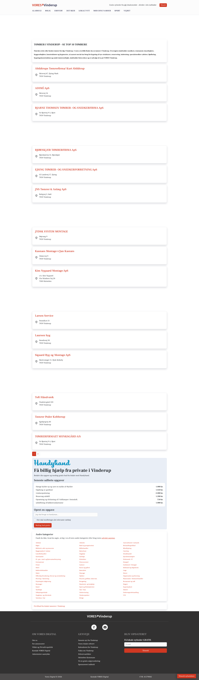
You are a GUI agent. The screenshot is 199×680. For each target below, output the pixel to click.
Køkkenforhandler (42, 570)
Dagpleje (82, 554)
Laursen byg (42, 335)
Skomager (39, 584)
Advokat (38, 543)
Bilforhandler (83, 548)
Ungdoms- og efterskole (43, 595)
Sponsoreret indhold (86, 664)
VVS (124, 595)
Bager (37, 545)
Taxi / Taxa (82, 590)
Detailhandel (127, 554)
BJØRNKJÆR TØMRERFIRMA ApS (56, 150)
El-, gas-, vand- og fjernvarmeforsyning (48, 559)
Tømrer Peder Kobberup (50, 417)
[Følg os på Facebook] (94, 627)
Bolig (48, 11)
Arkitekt (82, 543)
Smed (37, 587)
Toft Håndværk (44, 397)
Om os (34, 640)
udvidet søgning (108, 538)
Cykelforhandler (41, 554)
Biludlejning (127, 548)
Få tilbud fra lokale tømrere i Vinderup (49, 606)
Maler (38, 573)
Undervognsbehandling (131, 592)
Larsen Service (44, 315)
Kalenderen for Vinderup (88, 647)
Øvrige (81, 598)
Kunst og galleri (84, 568)
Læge (125, 570)
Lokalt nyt (84, 11)
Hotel (37, 568)
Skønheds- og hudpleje (87, 584)
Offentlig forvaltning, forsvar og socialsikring (50, 576)
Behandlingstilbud (129, 545)
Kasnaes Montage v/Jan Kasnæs (54, 251)
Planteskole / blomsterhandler (133, 579)
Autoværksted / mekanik (131, 543)
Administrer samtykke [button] (41, 654)
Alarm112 (36, 11)
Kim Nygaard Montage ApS (51, 270)
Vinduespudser (84, 595)
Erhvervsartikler (84, 654)
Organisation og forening (131, 576)
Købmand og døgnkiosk (131, 568)
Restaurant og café (129, 581)
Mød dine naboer (102, 11)
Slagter (125, 584)
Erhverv (58, 11)
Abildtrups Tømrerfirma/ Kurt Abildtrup (60, 68)
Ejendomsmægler (129, 557)
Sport (117, 11)
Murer (125, 573)
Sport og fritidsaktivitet (86, 587)
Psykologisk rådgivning (43, 581)
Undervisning (83, 592)
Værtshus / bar (40, 598)
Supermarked (127, 587)
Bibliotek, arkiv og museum (45, 548)
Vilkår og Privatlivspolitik (42, 647)
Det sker (70, 11)
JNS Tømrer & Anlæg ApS (50, 189)
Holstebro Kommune (86, 657)
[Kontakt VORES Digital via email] (105, 627)
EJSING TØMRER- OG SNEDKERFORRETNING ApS (66, 169)
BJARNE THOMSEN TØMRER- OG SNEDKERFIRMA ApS (69, 108)
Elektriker (82, 559)
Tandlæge (39, 590)
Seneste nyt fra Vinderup (88, 640)
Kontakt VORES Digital (41, 651)
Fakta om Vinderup (86, 651)
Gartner (81, 565)
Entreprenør (40, 562)
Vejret (127, 11)
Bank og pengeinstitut (86, 545)
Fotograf (125, 562)
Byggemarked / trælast (43, 551)
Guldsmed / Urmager (130, 565)
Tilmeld (163, 5)
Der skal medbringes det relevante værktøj (54, 520)
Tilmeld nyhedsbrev (187, 676)
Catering (126, 551)
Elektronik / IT (128, 559)
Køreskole (82, 570)
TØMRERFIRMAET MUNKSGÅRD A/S (58, 436)
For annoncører (38, 644)
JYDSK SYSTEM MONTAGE (51, 231)
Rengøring (82, 581)
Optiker (81, 576)
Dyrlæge (82, 557)
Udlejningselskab (41, 592)
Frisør (38, 565)
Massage (82, 573)
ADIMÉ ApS (42, 88)
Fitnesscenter (83, 562)
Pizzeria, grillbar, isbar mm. (88, 579)
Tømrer (125, 590)
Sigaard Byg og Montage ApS (52, 355)
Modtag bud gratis (42, 525)
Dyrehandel (39, 557)
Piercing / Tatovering (42, 579)
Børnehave (82, 551)
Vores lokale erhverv (86, 644)
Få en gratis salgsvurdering (89, 661)
